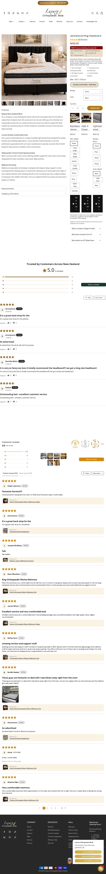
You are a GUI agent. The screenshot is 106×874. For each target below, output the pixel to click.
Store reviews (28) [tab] (25, 473)
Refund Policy (73, 833)
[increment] (82, 108)
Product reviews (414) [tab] (10, 473)
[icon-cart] (101, 13)
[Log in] (97, 13)
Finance (29, 840)
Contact (30, 830)
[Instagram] (9, 13)
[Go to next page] (66, 808)
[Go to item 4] (63, 456)
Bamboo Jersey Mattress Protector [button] (22, 561)
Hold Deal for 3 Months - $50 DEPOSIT (53, 3)
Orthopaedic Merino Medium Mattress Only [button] (24, 658)
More (102, 444)
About (29, 827)
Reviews (29, 843)
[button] (36, 277)
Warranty (72, 827)
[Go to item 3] (57, 456)
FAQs (28, 836)
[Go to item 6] (57, 463)
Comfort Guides (53, 833)
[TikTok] (13, 13)
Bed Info (50, 827)
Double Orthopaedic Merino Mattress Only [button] (24, 800)
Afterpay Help (52, 840)
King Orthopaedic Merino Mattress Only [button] (23, 592)
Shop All (50, 843)
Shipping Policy (74, 836)
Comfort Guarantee (54, 836)
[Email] (22, 13)
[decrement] (72, 108)
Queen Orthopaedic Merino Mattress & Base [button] (25, 502)
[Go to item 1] (44, 456)
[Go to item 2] (50, 456)
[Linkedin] (18, 13)
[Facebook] (4, 13)
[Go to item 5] (50, 463)
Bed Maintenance (54, 830)
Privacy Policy (73, 830)
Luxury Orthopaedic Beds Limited (56, 871)
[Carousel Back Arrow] (4, 103)
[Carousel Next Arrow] (64, 67)
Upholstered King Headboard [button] (19, 532)
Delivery (29, 833)
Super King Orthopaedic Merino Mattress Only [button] (25, 709)
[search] (92, 13)
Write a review (93, 284)
